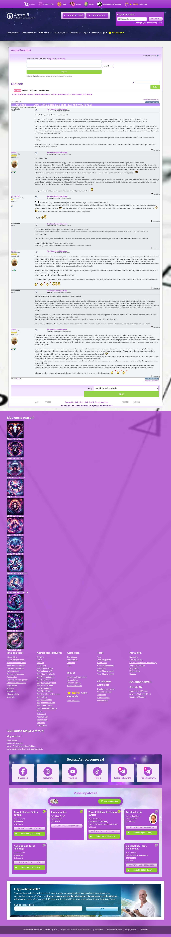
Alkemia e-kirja (13, 694)
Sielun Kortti (102, 663)
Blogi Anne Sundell (44, 700)
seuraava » (155, 100)
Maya (64, 4)
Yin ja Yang (101, 695)
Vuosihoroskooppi (104, 692)
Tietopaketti (41, 714)
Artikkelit (10, 688)
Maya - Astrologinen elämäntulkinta (21, 746)
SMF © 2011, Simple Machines (96, 402)
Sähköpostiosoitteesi (24, 905)
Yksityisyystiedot (130, 929)
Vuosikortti (101, 668)
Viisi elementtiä (103, 697)
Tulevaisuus (45, 33)
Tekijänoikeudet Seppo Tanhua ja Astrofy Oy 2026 (40, 929)
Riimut (91, 4)
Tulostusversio (152, 102)
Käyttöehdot (99, 929)
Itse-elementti (102, 700)
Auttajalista (11, 691)
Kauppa (132, 674)
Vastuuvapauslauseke (114, 929)
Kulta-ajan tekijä (135, 660)
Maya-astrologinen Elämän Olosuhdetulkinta (25, 749)
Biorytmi (40, 657)
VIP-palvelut (118, 33)
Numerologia (48, 4)
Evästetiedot (144, 929)
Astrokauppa (96, 15)
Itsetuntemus (60, 33)
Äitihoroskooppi (13, 671)
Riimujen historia (73, 683)
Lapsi (85, 33)
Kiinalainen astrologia (112, 4)
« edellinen (147, 100)
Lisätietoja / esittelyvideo (29, 829)
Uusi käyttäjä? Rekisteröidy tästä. (148, 23)
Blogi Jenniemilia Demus (47, 708)
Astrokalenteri (72, 15)
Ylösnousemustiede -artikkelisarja (143, 663)
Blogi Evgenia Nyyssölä (46, 683)
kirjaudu (51, 59)
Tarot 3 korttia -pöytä (105, 674)
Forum (39, 711)
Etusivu (32, 4)
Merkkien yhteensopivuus (17, 680)
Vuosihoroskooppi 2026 (16, 663)
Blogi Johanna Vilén (45, 671)
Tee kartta (41, 723)
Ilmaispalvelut (29, 33)
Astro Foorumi (21, 50)
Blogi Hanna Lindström (46, 702)
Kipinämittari (12, 677)
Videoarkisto (134, 671)
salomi (13, 152)
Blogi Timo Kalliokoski (46, 674)
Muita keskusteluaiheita (39, 94)
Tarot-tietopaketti (104, 660)
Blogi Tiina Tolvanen (45, 691)
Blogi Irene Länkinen (45, 685)
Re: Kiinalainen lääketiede (57, 109)
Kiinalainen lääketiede (82, 94)
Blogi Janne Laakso (45, 705)
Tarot (78, 4)
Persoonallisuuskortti (105, 665)
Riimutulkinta (72, 680)
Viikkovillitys (12, 657)
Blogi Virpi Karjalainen (45, 677)
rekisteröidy (61, 59)
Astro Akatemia (73, 700)
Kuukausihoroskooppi (15, 660)
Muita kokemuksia (60, 94)
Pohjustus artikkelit (137, 665)
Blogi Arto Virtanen (44, 688)
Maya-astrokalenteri (15, 743)
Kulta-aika (139, 4)
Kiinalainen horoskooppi (16, 683)
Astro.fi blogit (98, 33)
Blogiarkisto (134, 668)
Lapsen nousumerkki (15, 668)
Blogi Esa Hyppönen (45, 680)
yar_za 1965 (15, 196)
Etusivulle (11, 697)
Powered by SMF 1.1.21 (74, 402)
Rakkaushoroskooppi (15, 674)
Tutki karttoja (13, 33)
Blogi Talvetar (42, 697)
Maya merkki (12, 685)
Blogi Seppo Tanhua (45, 668)
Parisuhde (75, 33)
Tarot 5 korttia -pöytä (105, 671)
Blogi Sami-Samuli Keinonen (48, 694)
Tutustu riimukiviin (74, 686)
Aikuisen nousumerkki (16, 665)
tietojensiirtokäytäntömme (104, 899)
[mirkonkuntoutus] (15, 172)
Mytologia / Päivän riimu (77, 677)
